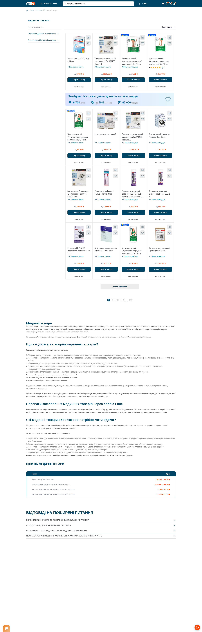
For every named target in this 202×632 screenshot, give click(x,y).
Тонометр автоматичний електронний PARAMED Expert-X (105, 61)
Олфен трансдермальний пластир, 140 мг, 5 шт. (106, 249)
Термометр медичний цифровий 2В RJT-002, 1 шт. (159, 194)
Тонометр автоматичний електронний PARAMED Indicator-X (132, 137)
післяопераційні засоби (48, 372)
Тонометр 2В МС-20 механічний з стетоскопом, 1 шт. (78, 251)
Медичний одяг (34, 363)
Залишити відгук (76, 67)
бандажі (51, 366)
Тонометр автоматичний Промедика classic (159, 249)
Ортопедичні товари (37, 366)
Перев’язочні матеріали (38, 358)
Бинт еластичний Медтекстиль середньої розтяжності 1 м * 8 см (132, 251)
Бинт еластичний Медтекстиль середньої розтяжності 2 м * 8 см (77, 137)
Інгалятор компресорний (105, 134)
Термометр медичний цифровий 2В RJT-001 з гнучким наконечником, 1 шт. (132, 194)
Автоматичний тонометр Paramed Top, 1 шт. (159, 135)
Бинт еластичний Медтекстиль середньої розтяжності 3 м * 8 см (132, 61)
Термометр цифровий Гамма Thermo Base (104, 192)
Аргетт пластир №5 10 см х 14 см (78, 59)
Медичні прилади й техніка (39, 355)
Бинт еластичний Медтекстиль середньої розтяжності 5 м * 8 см (159, 61)
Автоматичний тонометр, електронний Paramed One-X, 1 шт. (78, 194)
